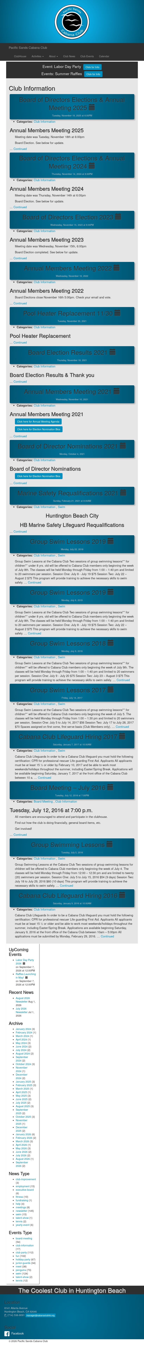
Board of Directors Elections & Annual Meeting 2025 (72, 103)
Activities (37, 56)
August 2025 (23, 1106)
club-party (21, 1252)
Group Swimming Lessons (68, 844)
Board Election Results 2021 (68, 352)
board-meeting (24, 1238)
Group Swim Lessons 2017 (68, 689)
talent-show (22, 1218)
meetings (21, 1207)
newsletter (21, 1210)
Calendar (104, 56)
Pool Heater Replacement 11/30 (68, 312)
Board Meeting (43, 801)
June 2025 (22, 1099)
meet (18, 1266)
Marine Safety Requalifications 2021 (68, 492)
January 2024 (23, 1029)
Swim (61, 507)
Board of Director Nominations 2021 (68, 445)
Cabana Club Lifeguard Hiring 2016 (68, 895)
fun (17, 1256)
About (52, 56)
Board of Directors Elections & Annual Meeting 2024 (72, 161)
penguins (21, 1270)
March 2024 (22, 1036)
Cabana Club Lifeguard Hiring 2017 (68, 736)
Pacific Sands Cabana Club (28, 47)
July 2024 (21, 1050)
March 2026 (22, 1141)
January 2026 (23, 1134)
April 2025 (21, 1092)
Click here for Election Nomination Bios (38, 429)
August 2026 (23, 1159)
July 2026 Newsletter (22, 1010)
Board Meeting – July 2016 (68, 787)
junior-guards (23, 1263)
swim (18, 1214)
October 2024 (23, 1064)
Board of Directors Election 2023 (67, 216)
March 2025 (22, 1088)
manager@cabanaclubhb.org (41, 1315)
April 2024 (21, 1039)
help (18, 1203)
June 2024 (22, 1046)
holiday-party (23, 1259)
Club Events (87, 56)
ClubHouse (20, 56)
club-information (25, 1245)
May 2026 (21, 1148)
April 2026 (21, 1144)
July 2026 (21, 1155)
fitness (19, 1196)
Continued (20, 149)
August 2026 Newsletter (23, 999)
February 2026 (24, 1137)
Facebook (7, 1333)
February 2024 (24, 1032)
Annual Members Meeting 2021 (68, 391)
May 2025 (21, 1095)
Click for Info (92, 67)
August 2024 (23, 1053)
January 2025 (23, 1081)
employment (23, 1186)
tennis (19, 1221)
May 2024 (21, 1043)
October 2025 (23, 1116)
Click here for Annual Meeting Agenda (38, 421)
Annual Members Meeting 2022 (68, 267)
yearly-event (23, 1225)
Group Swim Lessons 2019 (68, 541)
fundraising (22, 1200)
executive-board (25, 1189)
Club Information (44, 121)
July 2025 (21, 1102)
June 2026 (22, 1151)
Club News (69, 56)
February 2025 (24, 1085)
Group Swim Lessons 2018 (68, 642)
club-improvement (26, 1179)
